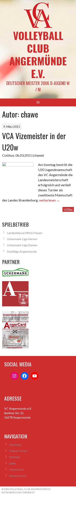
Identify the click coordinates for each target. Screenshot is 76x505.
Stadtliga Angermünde (22, 251)
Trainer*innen (18, 451)
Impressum (16, 469)
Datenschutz (17, 476)
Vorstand (15, 444)
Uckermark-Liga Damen (22, 245)
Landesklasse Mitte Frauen (24, 233)
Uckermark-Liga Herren (22, 239)
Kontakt (14, 457)
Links (12, 463)
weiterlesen (49, 200)
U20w (68, 209)
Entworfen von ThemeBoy (18, 492)
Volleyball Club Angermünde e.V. (38, 54)
